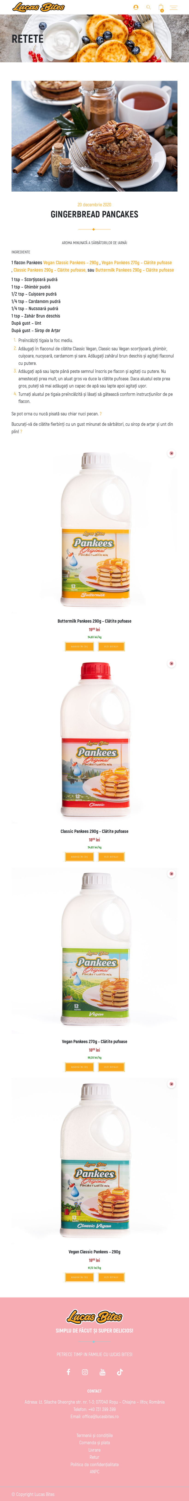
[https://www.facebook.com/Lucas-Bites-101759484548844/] (68, 1372)
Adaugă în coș (79, 646)
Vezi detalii (111, 646)
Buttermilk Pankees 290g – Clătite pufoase (134, 270)
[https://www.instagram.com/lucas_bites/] (85, 1372)
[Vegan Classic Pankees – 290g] (94, 1161)
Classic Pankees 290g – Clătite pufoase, (51, 270)
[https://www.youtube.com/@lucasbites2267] (102, 1372)
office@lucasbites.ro (100, 1416)
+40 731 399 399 (102, 1409)
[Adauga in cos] (171, 453)
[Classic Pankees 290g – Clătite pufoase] (94, 740)
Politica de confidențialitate (95, 1464)
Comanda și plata (94, 1442)
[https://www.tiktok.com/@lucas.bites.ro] (120, 1372)
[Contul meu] (135, 7)
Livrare (94, 1450)
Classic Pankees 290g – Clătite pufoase (94, 831)
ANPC (94, 1471)
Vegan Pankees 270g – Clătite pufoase (137, 262)
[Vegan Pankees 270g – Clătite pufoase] (94, 951)
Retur (94, 1457)
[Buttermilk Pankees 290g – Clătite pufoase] (94, 530)
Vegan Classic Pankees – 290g (70, 262)
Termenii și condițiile (95, 1435)
